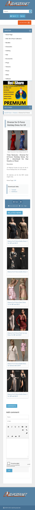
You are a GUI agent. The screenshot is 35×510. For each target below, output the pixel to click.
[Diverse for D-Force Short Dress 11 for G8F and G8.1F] (17, 299)
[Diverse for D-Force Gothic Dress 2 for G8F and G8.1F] (17, 391)
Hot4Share (14, 191)
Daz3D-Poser (8, 113)
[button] (8, 426)
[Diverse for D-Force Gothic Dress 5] (17, 269)
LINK (15, 180)
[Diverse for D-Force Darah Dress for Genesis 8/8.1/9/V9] (17, 361)
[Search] (30, 11)
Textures (15, 113)
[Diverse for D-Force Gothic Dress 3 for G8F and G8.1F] (17, 238)
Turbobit (13, 190)
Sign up (22, 16)
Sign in (14, 16)
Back (16, 202)
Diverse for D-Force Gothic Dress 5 (17, 272)
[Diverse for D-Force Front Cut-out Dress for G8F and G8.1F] (17, 330)
